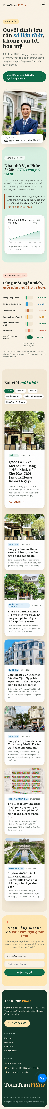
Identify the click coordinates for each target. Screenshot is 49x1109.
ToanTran (14, 5)
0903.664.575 (17, 1023)
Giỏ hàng (8, 1042)
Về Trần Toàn (10, 1050)
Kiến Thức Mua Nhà (33, 396)
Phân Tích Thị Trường (15, 402)
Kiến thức (8, 1046)
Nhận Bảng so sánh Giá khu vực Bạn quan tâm (24, 77)
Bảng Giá (20, 391)
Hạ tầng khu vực (13, 396)
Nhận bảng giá (24, 972)
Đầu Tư (33, 391)
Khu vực (8, 1038)
